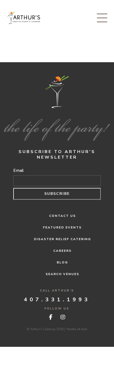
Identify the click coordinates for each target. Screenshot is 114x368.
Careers (62, 251)
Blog (62, 262)
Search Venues (62, 274)
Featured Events (62, 227)
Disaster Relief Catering (62, 239)
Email (18, 170)
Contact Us (62, 216)
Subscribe (57, 193)
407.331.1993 (57, 299)
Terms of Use (76, 329)
